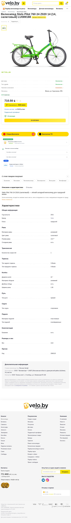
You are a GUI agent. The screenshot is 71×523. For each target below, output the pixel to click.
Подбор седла (32, 451)
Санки (2, 451)
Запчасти (3, 430)
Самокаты (3, 424)
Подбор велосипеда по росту (15, 8)
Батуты (3, 438)
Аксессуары (4, 427)
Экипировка (4, 432)
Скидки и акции (32, 419)
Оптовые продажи (65, 435)
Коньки (3, 440)
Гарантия (30, 440)
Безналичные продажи (34, 446)
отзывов (51, 494)
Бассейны (3, 435)
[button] (35, 165)
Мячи (2, 443)
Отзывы (29, 187)
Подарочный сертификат (35, 432)
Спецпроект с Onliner (33, 457)
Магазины (30, 421)
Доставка (30, 427)
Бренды (30, 438)
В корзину (35, 120)
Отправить (65, 472)
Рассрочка (31, 424)
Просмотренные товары (34, 435)
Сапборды (4, 454)
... (67, 8)
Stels (52, 218)
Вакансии (62, 424)
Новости (62, 421)
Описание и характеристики (12, 187)
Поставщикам (64, 438)
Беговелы (59, 8)
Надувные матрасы (6, 446)
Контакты (62, 440)
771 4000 (5, 474)
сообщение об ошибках (21, 385)
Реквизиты (63, 432)
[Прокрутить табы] (67, 176)
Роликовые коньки (6, 448)
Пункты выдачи (5, 470)
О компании (63, 419)
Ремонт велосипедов (33, 443)
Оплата (30, 430)
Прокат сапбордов (33, 462)
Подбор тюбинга (32, 459)
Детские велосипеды (46, 8)
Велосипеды (32, 8)
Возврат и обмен (32, 454)
